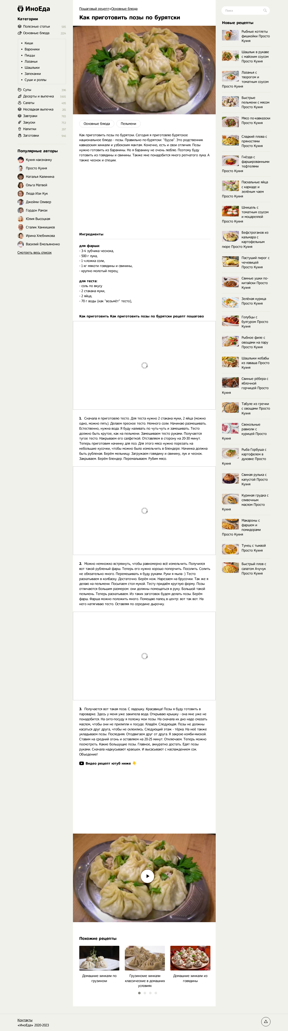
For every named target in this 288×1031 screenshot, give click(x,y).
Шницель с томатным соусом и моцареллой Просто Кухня (245, 214)
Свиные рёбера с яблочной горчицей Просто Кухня (245, 386)
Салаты (28, 103)
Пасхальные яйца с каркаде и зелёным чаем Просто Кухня (245, 189)
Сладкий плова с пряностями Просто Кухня (254, 141)
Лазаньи (31, 61)
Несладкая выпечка (38, 109)
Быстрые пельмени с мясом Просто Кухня (255, 102)
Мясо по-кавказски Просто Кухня (256, 120)
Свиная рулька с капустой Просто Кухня (255, 479)
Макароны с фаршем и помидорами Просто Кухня (241, 527)
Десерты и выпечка (38, 96)
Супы (27, 90)
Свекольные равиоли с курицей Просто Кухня (244, 431)
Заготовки (31, 136)
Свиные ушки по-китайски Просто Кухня (255, 283)
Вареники (32, 49)
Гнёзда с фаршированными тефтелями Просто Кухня (245, 164)
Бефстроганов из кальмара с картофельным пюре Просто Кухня (245, 239)
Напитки (29, 129)
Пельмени (128, 124)
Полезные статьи (36, 26)
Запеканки (33, 74)
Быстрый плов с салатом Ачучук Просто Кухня (254, 568)
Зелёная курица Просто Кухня (254, 301)
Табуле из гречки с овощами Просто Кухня (256, 408)
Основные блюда (97, 124)
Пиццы (30, 55)
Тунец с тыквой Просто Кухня (254, 548)
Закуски (29, 122)
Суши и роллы (35, 80)
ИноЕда (37, 8)
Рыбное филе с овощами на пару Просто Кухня (255, 342)
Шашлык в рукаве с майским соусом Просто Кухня (255, 56)
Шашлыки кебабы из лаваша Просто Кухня (255, 363)
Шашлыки (32, 68)
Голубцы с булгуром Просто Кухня (255, 321)
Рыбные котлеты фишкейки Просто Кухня (256, 36)
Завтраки (30, 116)
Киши (29, 43)
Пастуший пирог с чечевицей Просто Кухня (255, 262)
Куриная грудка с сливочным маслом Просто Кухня (245, 502)
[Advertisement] (144, 197)
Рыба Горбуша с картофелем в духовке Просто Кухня (244, 457)
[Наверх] (266, 1021)
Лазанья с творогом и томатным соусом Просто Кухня (245, 79)
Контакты (24, 1020)
